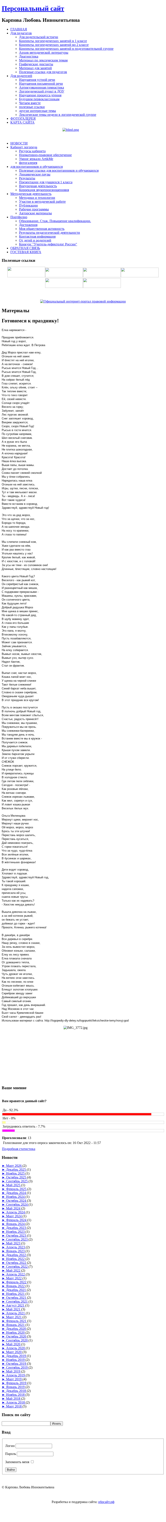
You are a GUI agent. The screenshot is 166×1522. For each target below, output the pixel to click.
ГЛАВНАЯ (18, 29)
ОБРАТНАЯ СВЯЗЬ (25, 248)
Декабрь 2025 (16, 1169)
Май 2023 (13, 1243)
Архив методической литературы (43, 52)
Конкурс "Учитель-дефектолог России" (48, 244)
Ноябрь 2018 (16, 1394)
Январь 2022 (16, 1286)
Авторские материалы (35, 213)
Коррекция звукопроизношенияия (44, 190)
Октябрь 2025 (16, 1177)
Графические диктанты (36, 64)
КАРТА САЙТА (22, 122)
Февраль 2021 (16, 1321)
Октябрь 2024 (16, 1200)
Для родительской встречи (38, 37)
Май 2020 (13, 1344)
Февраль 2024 (16, 1220)
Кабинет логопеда (23, 147)
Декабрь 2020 (16, 1329)
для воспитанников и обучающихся (36, 166)
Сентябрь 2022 (17, 1266)
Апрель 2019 (16, 1375)
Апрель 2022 (16, 1274)
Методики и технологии (37, 197)
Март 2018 (14, 1406)
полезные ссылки (32, 107)
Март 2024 (14, 1216)
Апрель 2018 (16, 1402)
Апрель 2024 (16, 1212)
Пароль (10, 1454)
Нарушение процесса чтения (40, 95)
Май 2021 (13, 1309)
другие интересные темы (37, 111)
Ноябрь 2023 (16, 1231)
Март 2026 (14, 1165)
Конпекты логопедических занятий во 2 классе (54, 45)
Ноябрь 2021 (16, 1294)
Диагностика (28, 56)
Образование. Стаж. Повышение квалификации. (55, 221)
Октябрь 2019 (16, 1363)
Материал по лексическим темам (43, 60)
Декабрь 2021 (16, 1290)
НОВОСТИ (19, 143)
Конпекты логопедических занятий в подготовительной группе (66, 48)
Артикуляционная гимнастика (41, 87)
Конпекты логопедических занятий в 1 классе (53, 41)
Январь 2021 (16, 1325)
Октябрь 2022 (16, 1263)
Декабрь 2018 (16, 1391)
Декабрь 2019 (16, 1356)
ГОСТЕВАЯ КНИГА (25, 252)
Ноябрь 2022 (16, 1259)
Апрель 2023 (16, 1247)
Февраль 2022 (16, 1282)
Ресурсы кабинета (32, 151)
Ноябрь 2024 (16, 1197)
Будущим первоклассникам (39, 99)
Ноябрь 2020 (16, 1332)
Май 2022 (13, 1270)
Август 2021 (15, 1305)
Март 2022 (14, 1278)
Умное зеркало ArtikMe (36, 159)
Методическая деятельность (30, 194)
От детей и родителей (35, 240)
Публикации (28, 205)
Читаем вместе (30, 103)
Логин (10, 1446)
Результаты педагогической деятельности (49, 232)
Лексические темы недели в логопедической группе (57, 114)
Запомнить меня (17, 1462)
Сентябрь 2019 (17, 1367)
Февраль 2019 (16, 1383)
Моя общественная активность (41, 229)
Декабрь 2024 (16, 1193)
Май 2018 (13, 1398)
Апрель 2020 (16, 1348)
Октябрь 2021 (16, 1297)
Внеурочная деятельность (38, 186)
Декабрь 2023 (16, 1228)
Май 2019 (13, 1371)
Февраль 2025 (16, 1189)
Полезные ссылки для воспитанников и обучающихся (59, 170)
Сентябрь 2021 (17, 1301)
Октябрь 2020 (16, 1336)
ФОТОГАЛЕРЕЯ (23, 118)
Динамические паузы (34, 174)
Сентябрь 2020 (17, 1340)
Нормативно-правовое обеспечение (45, 155)
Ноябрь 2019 (16, 1360)
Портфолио (18, 217)
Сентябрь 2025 (17, 1181)
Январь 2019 (16, 1387)
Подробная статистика (18, 1149)
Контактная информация (37, 236)
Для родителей (21, 76)
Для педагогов (21, 33)
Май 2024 (13, 1208)
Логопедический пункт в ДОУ (41, 91)
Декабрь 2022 (16, 1255)
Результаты (27, 178)
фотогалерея (28, 163)
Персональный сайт (33, 8)
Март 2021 (14, 1317)
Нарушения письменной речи (41, 83)
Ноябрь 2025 (16, 1173)
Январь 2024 (16, 1224)
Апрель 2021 (16, 1313)
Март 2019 (14, 1379)
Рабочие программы (34, 209)
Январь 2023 (16, 1251)
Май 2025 (13, 1185)
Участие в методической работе (42, 201)
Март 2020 (14, 1352)
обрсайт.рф (106, 1502)
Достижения (28, 225)
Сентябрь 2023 (17, 1239)
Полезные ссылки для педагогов (43, 72)
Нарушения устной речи (37, 80)
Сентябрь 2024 (17, 1204)
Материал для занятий (35, 68)
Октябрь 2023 (16, 1235)
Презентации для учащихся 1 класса (45, 182)
